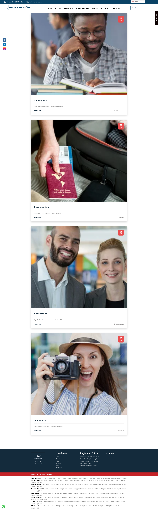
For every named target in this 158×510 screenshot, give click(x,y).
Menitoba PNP (96, 506)
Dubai (97, 478)
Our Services (68, 8)
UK (54, 478)
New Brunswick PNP (66, 506)
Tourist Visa (40, 420)
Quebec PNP (87, 506)
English (136, 1)
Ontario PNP (105, 506)
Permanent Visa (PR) (37, 497)
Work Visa (34, 478)
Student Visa (40, 100)
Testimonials (116, 8)
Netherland (82, 478)
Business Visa (40, 313)
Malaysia (92, 478)
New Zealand (84, 480)
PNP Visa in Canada (37, 506)
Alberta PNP (113, 506)
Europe (107, 478)
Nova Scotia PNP (78, 506)
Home (50, 8)
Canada (44, 478)
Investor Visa (35, 480)
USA (39, 478)
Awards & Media (97, 8)
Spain (124, 478)
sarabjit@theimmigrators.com (33, 2)
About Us (58, 8)
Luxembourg (118, 478)
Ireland (69, 478)
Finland (112, 478)
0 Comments (120, 111)
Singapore (75, 478)
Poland (64, 478)
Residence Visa (41, 207)
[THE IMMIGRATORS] (18, 8)
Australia (49, 478)
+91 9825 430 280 (16, 2)
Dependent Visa (36, 485)
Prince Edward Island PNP (51, 506)
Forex (107, 8)
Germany (58, 478)
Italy (87, 478)
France (102, 478)
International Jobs (82, 8)
